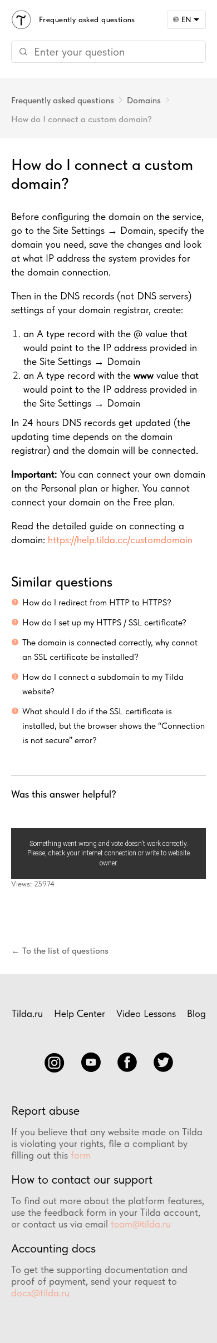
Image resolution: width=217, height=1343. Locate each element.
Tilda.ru (27, 1013)
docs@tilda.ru (40, 1293)
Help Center (79, 1013)
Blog (196, 1013)
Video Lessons (146, 1013)
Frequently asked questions (62, 100)
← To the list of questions (59, 950)
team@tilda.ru (141, 1224)
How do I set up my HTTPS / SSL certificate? (104, 622)
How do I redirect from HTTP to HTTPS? (96, 602)
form (81, 1155)
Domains (144, 100)
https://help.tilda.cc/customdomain (120, 539)
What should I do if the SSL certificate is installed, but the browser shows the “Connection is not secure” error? (113, 725)
